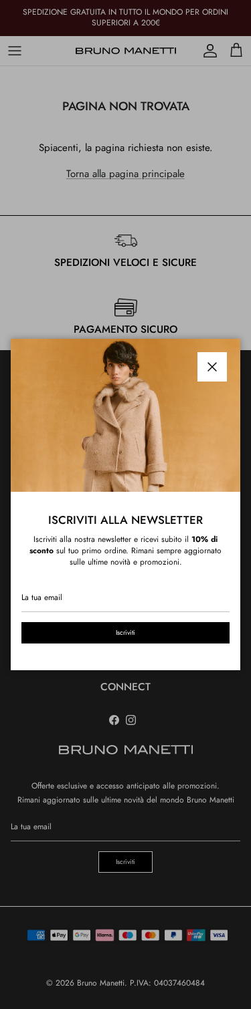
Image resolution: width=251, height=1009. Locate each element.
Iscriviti (125, 632)
